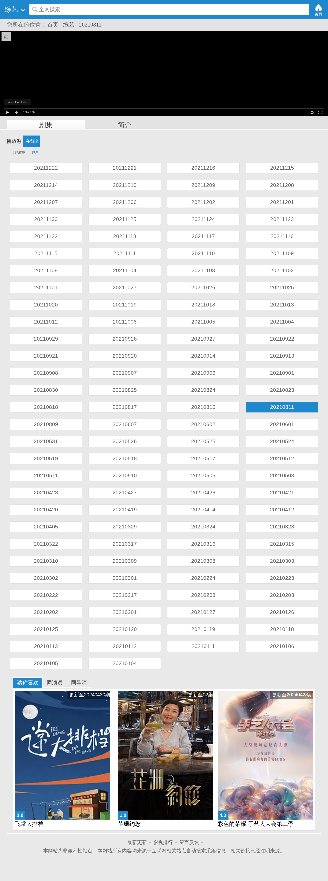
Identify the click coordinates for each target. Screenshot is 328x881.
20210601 (282, 424)
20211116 (282, 236)
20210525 (203, 441)
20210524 (282, 441)
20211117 (203, 236)
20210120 (125, 629)
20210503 (282, 475)
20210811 (90, 24)
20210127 (203, 612)
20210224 (203, 578)
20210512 (282, 458)
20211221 (125, 168)
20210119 (203, 629)
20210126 (282, 612)
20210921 (46, 356)
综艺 (68, 24)
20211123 (282, 219)
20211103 (203, 270)
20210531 (46, 441)
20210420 (46, 510)
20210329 (125, 527)
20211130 (46, 219)
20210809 (46, 424)
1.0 (123, 815)
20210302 (46, 578)
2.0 (20, 815)
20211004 (282, 322)
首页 (52, 24)
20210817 (125, 407)
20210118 (282, 629)
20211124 (203, 219)
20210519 (46, 458)
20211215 (282, 168)
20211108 (46, 270)
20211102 (282, 270)
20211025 (282, 287)
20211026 (203, 287)
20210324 (203, 527)
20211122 (46, 236)
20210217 (125, 595)
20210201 (125, 612)
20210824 (203, 390)
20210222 (46, 595)
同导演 (79, 683)
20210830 (46, 390)
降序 (33, 152)
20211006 (125, 322)
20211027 (125, 287)
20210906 (203, 373)
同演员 (55, 683)
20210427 (125, 492)
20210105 (46, 663)
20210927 (203, 339)
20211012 (46, 322)
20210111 (203, 646)
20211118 (124, 236)
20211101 (46, 287)
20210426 (203, 492)
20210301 (125, 578)
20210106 (282, 646)
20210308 (203, 561)
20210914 (203, 356)
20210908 (46, 373)
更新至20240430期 (89, 695)
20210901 (282, 373)
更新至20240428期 (292, 695)
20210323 (282, 527)
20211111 (124, 253)
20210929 (46, 339)
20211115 (46, 253)
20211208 (282, 185)
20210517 (203, 458)
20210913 (282, 356)
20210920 (125, 356)
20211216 (203, 168)
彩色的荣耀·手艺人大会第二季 (256, 824)
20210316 (203, 544)
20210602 (203, 424)
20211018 (203, 305)
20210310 (46, 561)
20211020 (46, 305)
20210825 (125, 390)
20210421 (282, 492)
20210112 (125, 646)
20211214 (46, 185)
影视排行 (163, 842)
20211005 (203, 322)
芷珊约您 (129, 824)
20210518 (125, 458)
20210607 (125, 424)
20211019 (125, 305)
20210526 (125, 441)
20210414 (203, 510)
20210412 (282, 510)
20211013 (282, 305)
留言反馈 (189, 842)
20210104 (125, 663)
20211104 (124, 270)
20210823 (282, 390)
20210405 (46, 527)
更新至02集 (200, 695)
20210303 (282, 561)
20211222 (46, 168)
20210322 (46, 544)
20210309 (125, 561)
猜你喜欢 (27, 683)
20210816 (203, 407)
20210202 (46, 612)
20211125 (124, 219)
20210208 (203, 595)
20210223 (282, 578)
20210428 (46, 492)
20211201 (282, 202)
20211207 (46, 202)
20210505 (203, 475)
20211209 (203, 185)
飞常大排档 (29, 824)
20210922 (282, 339)
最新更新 (137, 842)
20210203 (282, 595)
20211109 (282, 253)
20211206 (125, 202)
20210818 (46, 407)
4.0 (222, 815)
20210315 (282, 544)
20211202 (203, 202)
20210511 (46, 475)
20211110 (203, 253)
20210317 (125, 544)
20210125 (46, 629)
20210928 (125, 339)
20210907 (125, 373)
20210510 (125, 475)
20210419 (125, 510)
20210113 (46, 646)
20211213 (125, 185)
